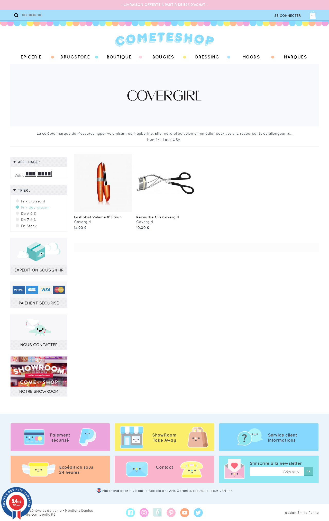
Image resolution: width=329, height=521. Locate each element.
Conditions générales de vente (36, 511)
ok (308, 471)
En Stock (29, 226)
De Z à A (28, 220)
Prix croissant (33, 201)
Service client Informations (282, 437)
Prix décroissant (35, 207)
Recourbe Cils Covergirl (157, 217)
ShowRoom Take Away (164, 437)
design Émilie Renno (302, 513)
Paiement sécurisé (60, 437)
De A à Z (28, 213)
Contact (164, 467)
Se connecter (287, 16)
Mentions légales (79, 511)
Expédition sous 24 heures (76, 470)
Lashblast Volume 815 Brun (98, 217)
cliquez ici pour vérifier (212, 491)
